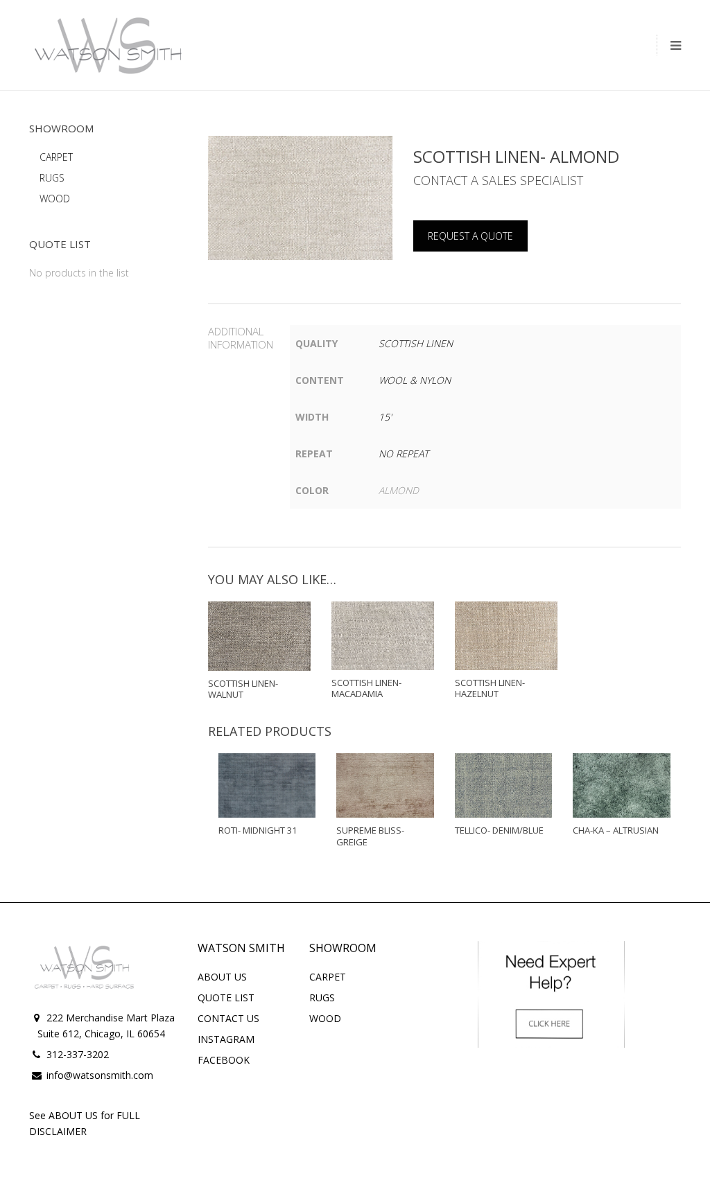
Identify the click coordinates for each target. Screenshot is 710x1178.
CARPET (56, 157)
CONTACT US (228, 1018)
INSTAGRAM (226, 1039)
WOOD (55, 198)
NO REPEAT (403, 453)
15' (385, 416)
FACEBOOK (224, 1059)
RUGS (52, 177)
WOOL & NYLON (415, 380)
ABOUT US (222, 976)
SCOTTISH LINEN (416, 343)
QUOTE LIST (226, 997)
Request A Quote (470, 236)
